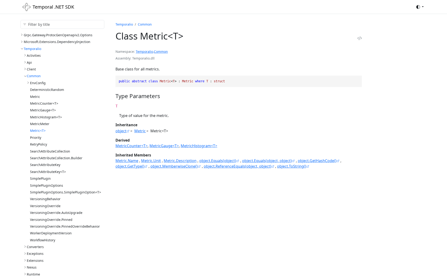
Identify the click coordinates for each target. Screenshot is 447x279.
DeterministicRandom (47, 89)
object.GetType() (129, 166)
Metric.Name (126, 160)
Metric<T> (38, 130)
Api (29, 62)
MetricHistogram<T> (46, 117)
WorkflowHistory (42, 240)
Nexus (32, 267)
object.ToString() (291, 166)
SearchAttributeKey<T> (48, 171)
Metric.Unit (151, 160)
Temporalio (32, 48)
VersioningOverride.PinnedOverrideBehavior (65, 226)
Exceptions (35, 253)
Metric (35, 96)
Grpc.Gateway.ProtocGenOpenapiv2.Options (58, 35)
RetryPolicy (38, 144)
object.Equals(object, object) (267, 160)
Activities (34, 55)
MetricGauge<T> (43, 110)
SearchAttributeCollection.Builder (56, 158)
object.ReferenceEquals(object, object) (237, 166)
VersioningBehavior (45, 199)
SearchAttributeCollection (50, 151)
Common (34, 76)
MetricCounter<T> (44, 103)
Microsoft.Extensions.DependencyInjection (57, 42)
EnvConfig (38, 83)
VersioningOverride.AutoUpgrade (56, 212)
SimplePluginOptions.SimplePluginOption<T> (65, 192)
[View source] (359, 38)
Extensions (35, 260)
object (120, 130)
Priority (35, 137)
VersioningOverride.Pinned (51, 219)
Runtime (33, 274)
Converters (35, 247)
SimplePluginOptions (46, 185)
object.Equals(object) (217, 160)
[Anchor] (164, 96)
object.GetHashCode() (317, 160)
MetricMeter (39, 124)
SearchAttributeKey (45, 165)
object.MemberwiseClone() (174, 166)
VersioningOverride (45, 206)
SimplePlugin (40, 178)
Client (31, 69)
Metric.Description (180, 160)
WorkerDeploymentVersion (51, 233)
